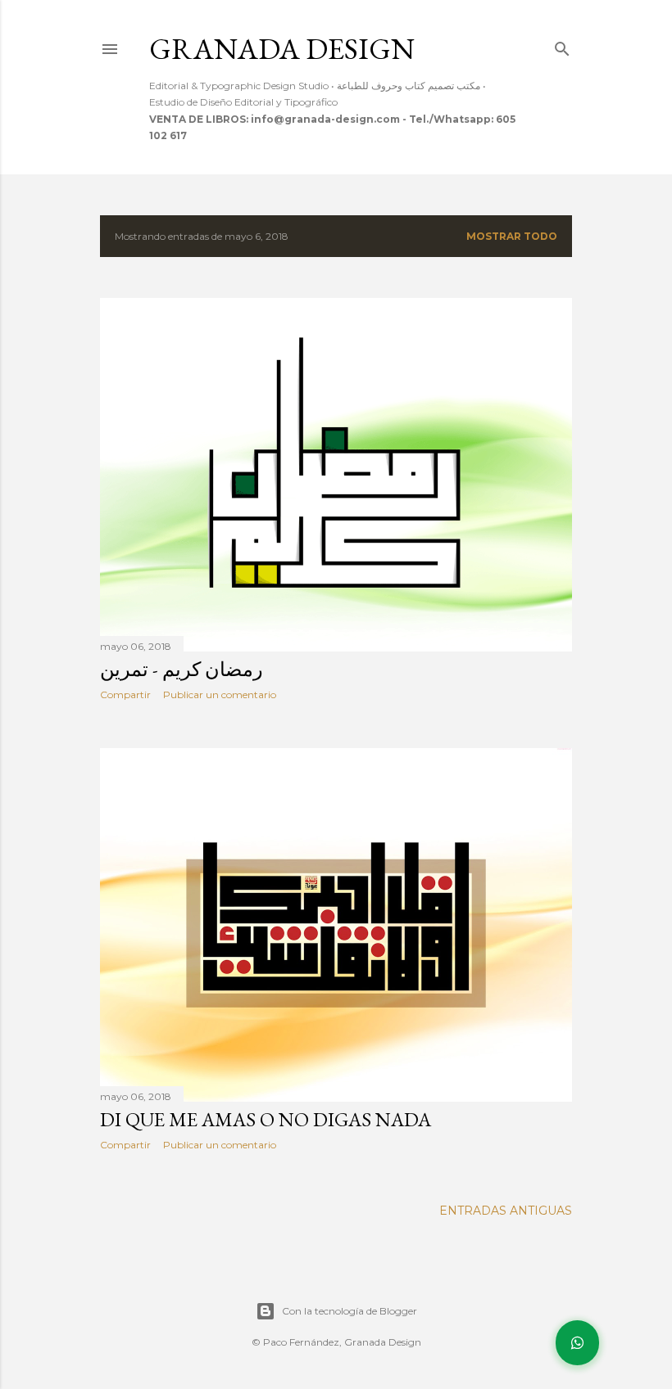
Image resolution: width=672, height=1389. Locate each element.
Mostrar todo (511, 236)
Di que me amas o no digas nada (265, 1119)
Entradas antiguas (505, 1210)
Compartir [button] (125, 694)
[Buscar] (562, 45)
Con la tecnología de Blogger (349, 1311)
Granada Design (282, 48)
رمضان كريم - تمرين (181, 669)
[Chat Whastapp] (577, 1342)
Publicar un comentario (219, 694)
